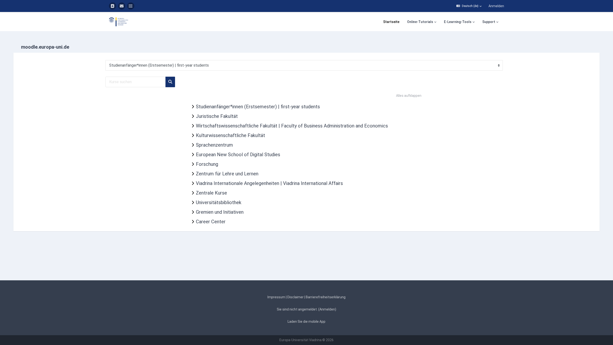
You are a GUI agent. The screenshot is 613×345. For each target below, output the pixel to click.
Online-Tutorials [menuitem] (420, 22)
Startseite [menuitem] (391, 22)
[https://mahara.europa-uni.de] (130, 6)
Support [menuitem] (488, 22)
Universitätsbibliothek (218, 202)
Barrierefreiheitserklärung (326, 297)
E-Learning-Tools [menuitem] (457, 22)
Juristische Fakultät (217, 116)
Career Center (211, 221)
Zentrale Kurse (211, 193)
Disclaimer (295, 297)
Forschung (207, 164)
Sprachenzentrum (214, 145)
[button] (469, 6)
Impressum (276, 297)
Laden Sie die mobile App (306, 321)
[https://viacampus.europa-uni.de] (112, 6)
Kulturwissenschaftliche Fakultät (230, 135)
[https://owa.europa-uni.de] (121, 6)
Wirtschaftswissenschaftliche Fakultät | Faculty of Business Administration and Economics (292, 126)
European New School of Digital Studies (238, 154)
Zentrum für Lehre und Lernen (227, 174)
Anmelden (496, 6)
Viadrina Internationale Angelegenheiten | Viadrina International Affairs (269, 183)
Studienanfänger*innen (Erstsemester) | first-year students (258, 106)
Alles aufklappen (408, 96)
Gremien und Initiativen (220, 212)
